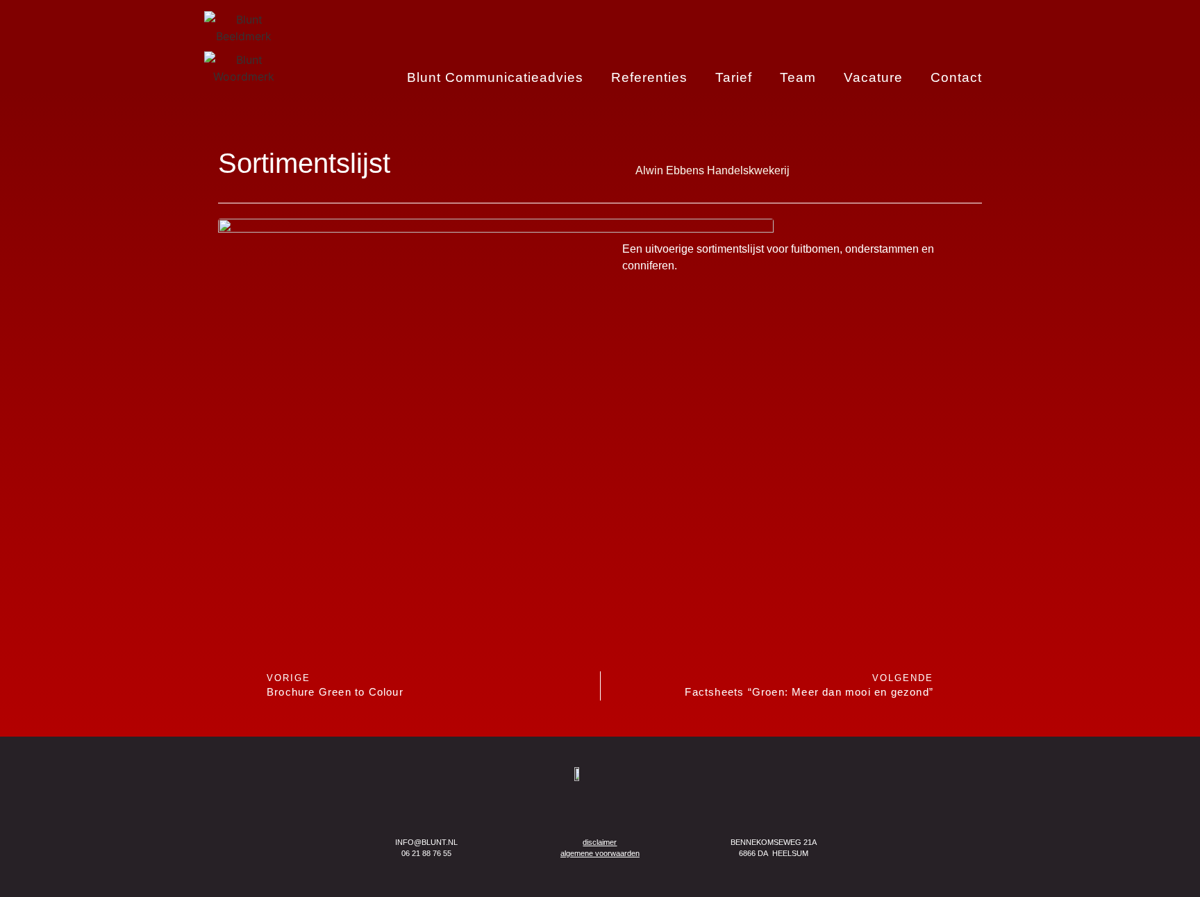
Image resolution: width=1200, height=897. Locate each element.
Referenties (649, 78)
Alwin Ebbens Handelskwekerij (712, 170)
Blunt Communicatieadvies (495, 78)
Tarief (733, 78)
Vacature (873, 78)
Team (798, 78)
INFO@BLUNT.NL (426, 842)
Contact (956, 78)
